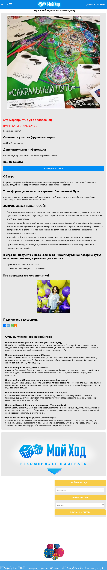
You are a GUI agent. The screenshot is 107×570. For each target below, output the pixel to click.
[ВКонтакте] (4, 325)
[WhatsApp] (12, 325)
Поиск (5, 4)
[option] (53, 62)
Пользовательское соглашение (34, 568)
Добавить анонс (96, 4)
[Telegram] (8, 325)
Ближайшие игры (75, 568)
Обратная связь (57, 568)
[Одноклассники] (15, 325)
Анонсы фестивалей (94, 568)
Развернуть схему (53, 168)
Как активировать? (12, 130)
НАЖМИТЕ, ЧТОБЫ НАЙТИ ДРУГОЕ (20, 125)
